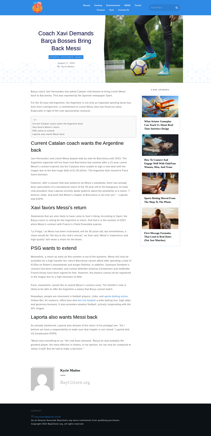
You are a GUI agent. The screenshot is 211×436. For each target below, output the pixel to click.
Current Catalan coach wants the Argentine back (57, 123)
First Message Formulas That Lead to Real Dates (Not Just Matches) (160, 226)
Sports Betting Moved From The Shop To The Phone (160, 189)
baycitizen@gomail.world (48, 417)
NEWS (79, 57)
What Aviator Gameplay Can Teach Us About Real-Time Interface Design (160, 114)
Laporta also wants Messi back (48, 134)
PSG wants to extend (43, 131)
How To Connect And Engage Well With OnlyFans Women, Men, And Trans (160, 152)
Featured (67, 57)
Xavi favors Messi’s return (46, 127)
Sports (54, 57)
